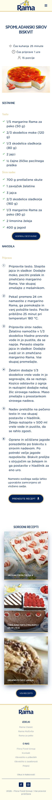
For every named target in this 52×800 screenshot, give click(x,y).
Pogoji (26, 765)
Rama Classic (26, 727)
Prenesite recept (23, 498)
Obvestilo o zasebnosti (26, 761)
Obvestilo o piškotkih (26, 757)
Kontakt (26, 753)
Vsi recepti (26, 693)
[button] (46, 5)
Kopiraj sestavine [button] (26, 236)
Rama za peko (26, 735)
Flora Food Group (26, 748)
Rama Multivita (26, 731)
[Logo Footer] (26, 706)
